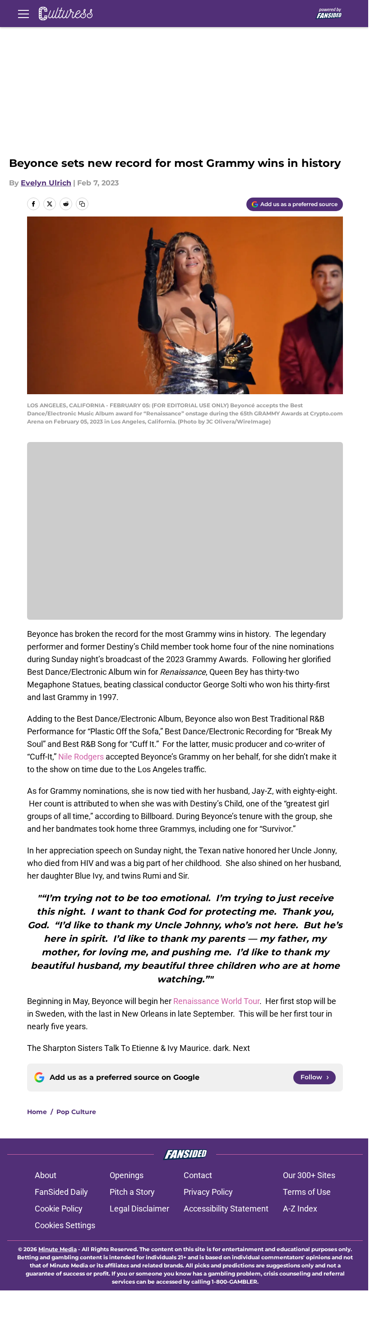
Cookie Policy (59, 1208)
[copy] (82, 204)
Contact (198, 1175)
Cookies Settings (65, 1225)
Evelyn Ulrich (46, 183)
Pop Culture (76, 1112)
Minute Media (57, 1249)
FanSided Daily (61, 1192)
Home (37, 1112)
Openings (126, 1175)
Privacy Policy (208, 1192)
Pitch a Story (132, 1192)
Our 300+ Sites (309, 1175)
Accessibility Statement (226, 1208)
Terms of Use (307, 1192)
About (45, 1175)
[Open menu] (23, 13)
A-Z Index (300, 1208)
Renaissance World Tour (216, 1001)
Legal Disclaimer (139, 1208)
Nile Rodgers (81, 756)
